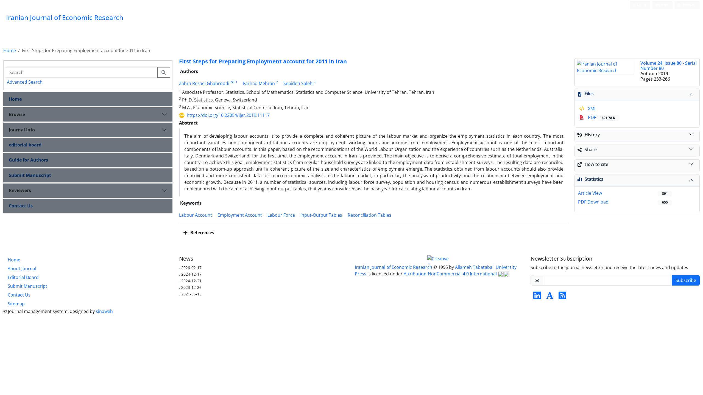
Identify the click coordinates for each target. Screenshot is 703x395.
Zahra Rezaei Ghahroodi (204, 83)
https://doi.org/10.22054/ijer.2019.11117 (228, 115)
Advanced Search (25, 82)
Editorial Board (23, 277)
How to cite (596, 164)
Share (591, 149)
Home (9, 50)
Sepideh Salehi (298, 83)
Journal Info (22, 130)
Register (661, 4)
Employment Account (239, 215)
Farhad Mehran (259, 83)
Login (641, 4)
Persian (688, 4)
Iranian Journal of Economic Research (394, 267)
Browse (17, 114)
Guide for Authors (28, 160)
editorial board (25, 145)
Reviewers (20, 190)
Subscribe (686, 280)
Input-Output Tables (321, 215)
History (592, 135)
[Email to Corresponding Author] (232, 82)
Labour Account (195, 215)
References (201, 233)
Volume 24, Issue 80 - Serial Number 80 (668, 65)
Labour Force (281, 215)
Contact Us (21, 206)
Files (589, 94)
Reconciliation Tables (369, 215)
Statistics (594, 179)
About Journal (22, 269)
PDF (601, 117)
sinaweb (104, 311)
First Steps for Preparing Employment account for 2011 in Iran (263, 61)
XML (591, 109)
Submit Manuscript (30, 175)
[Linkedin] (537, 297)
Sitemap (16, 304)
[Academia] (550, 297)
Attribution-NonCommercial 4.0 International (451, 274)
